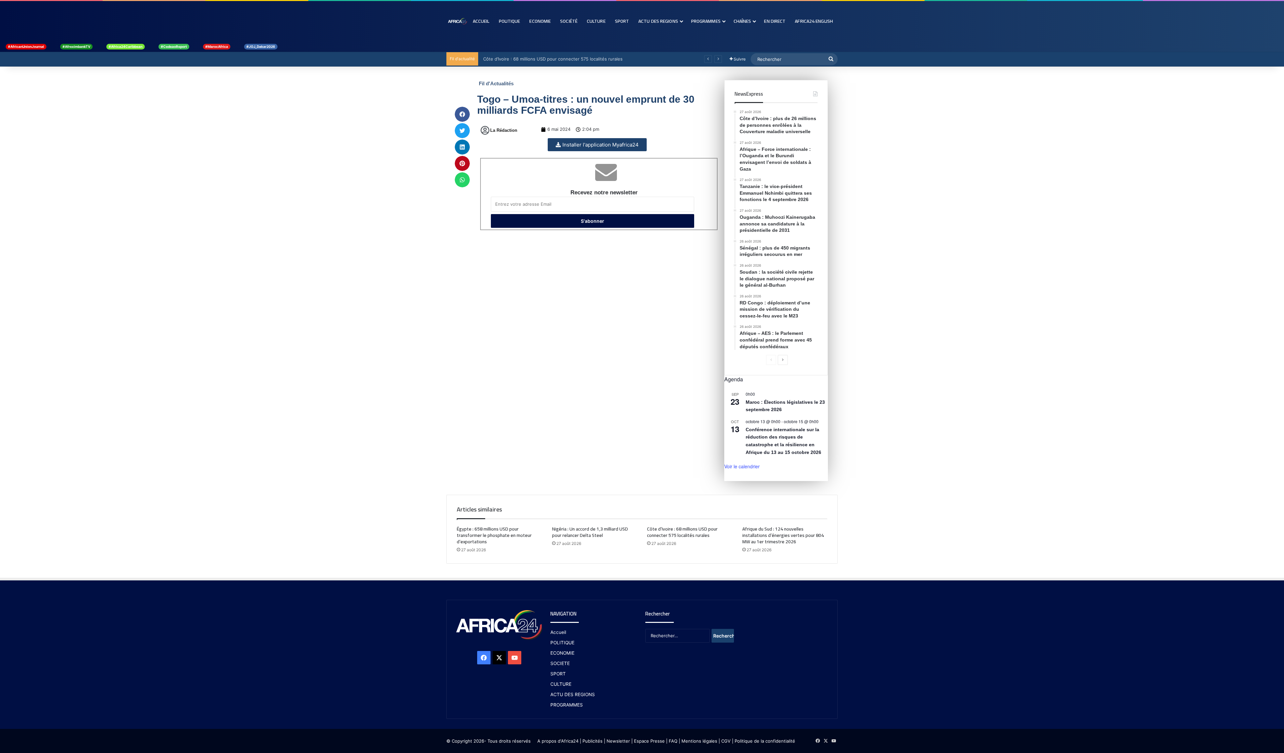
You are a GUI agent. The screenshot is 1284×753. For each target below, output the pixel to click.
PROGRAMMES (706, 21)
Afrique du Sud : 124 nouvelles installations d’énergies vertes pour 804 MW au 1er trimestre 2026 (783, 535)
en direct (774, 21)
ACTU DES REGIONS (572, 694)
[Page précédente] (771, 360)
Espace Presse (649, 741)
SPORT (558, 673)
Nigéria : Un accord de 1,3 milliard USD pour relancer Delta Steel (590, 532)
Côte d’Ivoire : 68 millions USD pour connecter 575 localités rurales (551, 59)
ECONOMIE (562, 653)
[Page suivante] (783, 360)
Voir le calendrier (742, 466)
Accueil (481, 21)
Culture (596, 21)
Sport (622, 21)
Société (568, 21)
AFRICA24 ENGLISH (814, 21)
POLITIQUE (562, 642)
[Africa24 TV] (457, 21)
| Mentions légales (698, 741)
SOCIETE (560, 663)
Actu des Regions (658, 21)
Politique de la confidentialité (765, 741)
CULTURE (560, 684)
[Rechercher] (831, 59)
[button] (462, 114)
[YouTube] (514, 657)
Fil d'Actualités (496, 83)
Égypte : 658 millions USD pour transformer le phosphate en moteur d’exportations (494, 535)
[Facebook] (484, 657)
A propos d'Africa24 (557, 741)
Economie (540, 21)
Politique (509, 21)
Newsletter (618, 741)
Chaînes (742, 21)
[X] (499, 657)
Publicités (592, 741)
